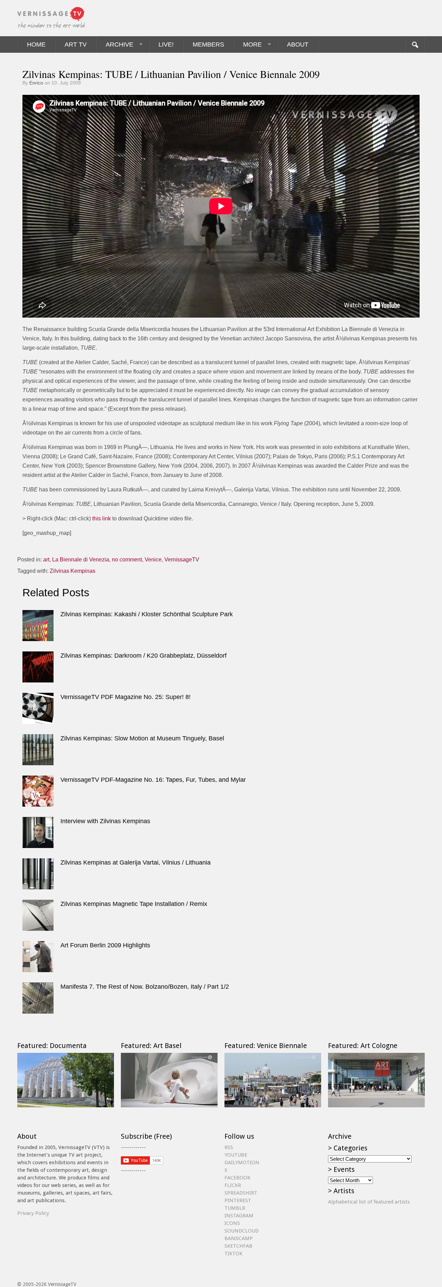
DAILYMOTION (241, 1162)
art (46, 559)
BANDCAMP (238, 1238)
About (297, 44)
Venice (153, 559)
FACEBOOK (237, 1178)
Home (36, 44)
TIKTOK (233, 1253)
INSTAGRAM (238, 1216)
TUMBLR (234, 1208)
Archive (119, 44)
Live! (166, 44)
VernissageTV (181, 559)
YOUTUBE (235, 1155)
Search (414, 44)
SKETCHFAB (238, 1246)
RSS (228, 1147)
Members (208, 44)
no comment (127, 559)
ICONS (232, 1223)
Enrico (36, 83)
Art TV (76, 44)
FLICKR (232, 1185)
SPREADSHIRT (240, 1193)
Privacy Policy (33, 1213)
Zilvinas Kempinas (72, 571)
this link (101, 518)
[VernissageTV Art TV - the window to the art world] (51, 18)
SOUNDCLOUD (241, 1231)
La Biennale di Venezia (80, 559)
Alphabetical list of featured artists (369, 1202)
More (252, 44)
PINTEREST (237, 1200)
